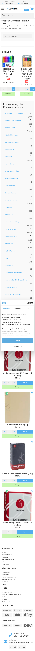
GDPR (3, 597)
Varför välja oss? (7, 555)
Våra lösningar (6, 572)
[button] (13, 55)
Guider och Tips (6, 602)
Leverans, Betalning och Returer (11, 594)
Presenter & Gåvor (11, 236)
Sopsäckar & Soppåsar (13, 294)
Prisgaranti (5, 557)
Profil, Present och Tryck (9, 577)
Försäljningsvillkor (7, 592)
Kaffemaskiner (10, 186)
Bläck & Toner (10, 128)
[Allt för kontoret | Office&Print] (12, 8)
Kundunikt (8, 207)
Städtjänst (5, 582)
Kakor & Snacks (10, 193)
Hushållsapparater (11, 178)
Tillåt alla (17, 340)
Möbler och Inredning (8, 579)
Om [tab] (29, 308)
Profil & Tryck (9, 251)
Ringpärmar (9, 265)
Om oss (4, 552)
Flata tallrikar (9, 164)
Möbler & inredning (12, 222)
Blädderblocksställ (11, 135)
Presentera (9, 244)
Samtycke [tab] (6, 308)
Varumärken (5, 564)
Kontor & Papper (11, 200)
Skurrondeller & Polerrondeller (16, 280)
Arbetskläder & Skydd (13, 120)
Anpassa (16, 346)
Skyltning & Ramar (11, 287)
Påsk (6, 258)
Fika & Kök (8, 157)
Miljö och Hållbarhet (8, 559)
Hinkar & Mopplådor (12, 171)
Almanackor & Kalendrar (14, 113)
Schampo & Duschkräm (13, 273)
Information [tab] (17, 308)
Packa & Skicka (10, 229)
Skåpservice (5, 574)
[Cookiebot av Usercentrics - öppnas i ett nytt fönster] (25, 303)
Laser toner (9, 215)
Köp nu (25, 383)
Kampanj (4, 584)
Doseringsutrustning (12, 142)
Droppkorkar (9, 149)
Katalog (4, 562)
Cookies (4, 599)
